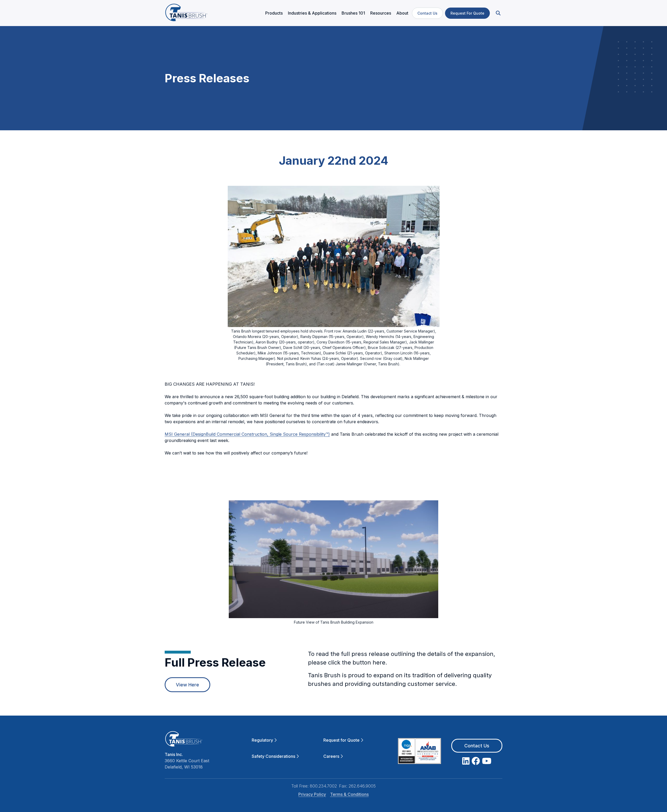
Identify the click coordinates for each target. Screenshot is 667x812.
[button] (497, 13)
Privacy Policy (312, 794)
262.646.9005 (362, 786)
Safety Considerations (273, 756)
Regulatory (262, 740)
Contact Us (427, 13)
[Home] (186, 13)
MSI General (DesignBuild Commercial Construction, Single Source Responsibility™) (247, 434)
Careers (331, 756)
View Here (187, 684)
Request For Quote (467, 13)
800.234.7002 (323, 786)
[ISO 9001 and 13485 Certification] (419, 752)
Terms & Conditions (349, 794)
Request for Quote (341, 740)
